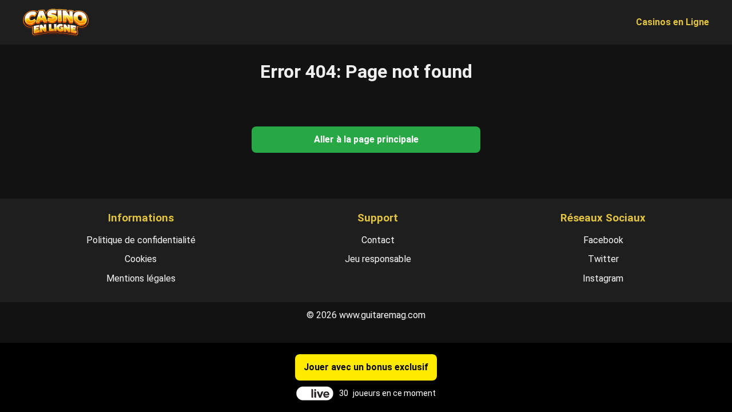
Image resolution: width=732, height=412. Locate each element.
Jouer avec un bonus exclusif (366, 367)
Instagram (603, 278)
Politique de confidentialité (141, 240)
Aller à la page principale (366, 139)
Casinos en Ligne (672, 22)
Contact (378, 240)
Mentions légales (141, 278)
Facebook (603, 240)
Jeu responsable (378, 258)
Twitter (603, 258)
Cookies (141, 258)
